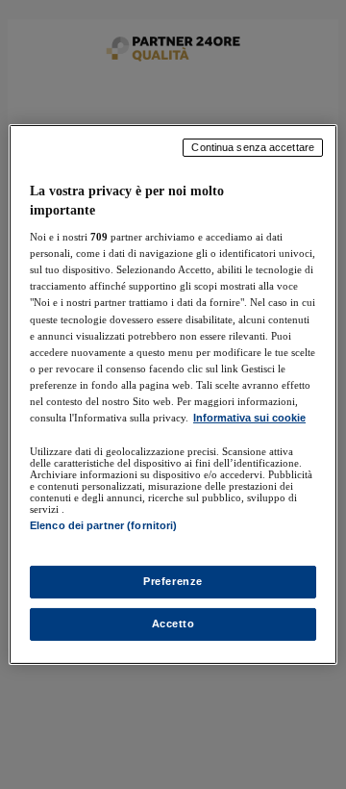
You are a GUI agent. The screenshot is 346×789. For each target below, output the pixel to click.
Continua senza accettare (252, 147)
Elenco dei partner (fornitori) (103, 525)
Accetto (173, 623)
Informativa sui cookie (249, 417)
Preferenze (173, 581)
